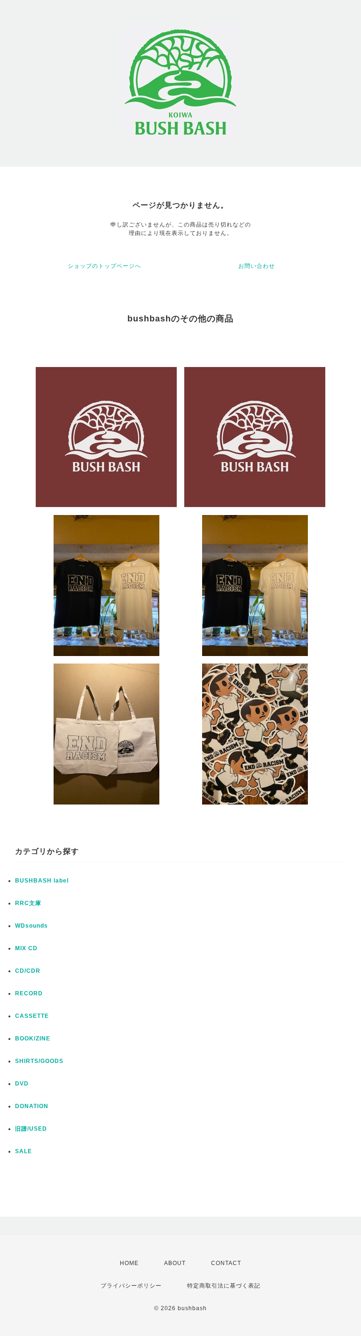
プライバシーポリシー (131, 1285)
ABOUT (175, 1263)
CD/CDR (27, 971)
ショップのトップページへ (104, 266)
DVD (22, 1083)
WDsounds (31, 925)
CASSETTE (32, 1016)
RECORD (29, 993)
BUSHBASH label (42, 880)
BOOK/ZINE (32, 1038)
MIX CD (26, 948)
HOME (129, 1263)
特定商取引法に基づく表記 (223, 1285)
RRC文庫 (28, 903)
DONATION (31, 1106)
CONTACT (226, 1263)
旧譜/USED (31, 1128)
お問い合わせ (256, 266)
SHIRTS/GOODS (39, 1061)
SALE (23, 1151)
